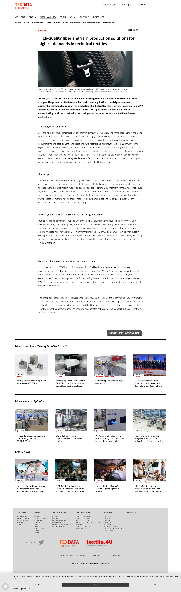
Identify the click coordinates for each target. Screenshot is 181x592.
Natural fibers (22, 517)
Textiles (32, 17)
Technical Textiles (41, 519)
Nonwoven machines (54, 23)
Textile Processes (67, 17)
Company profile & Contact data (124, 333)
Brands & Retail (39, 533)
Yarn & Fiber (20, 17)
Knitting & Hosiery (38, 23)
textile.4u (123, 5)
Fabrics (36, 517)
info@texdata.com (115, 556)
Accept (96, 585)
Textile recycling (83, 519)
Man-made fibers (23, 519)
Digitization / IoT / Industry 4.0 (88, 523)
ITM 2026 (107, 519)
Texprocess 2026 (110, 527)
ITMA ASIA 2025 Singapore (113, 529)
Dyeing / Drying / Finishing (71, 23)
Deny (37, 585)
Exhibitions (84, 17)
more (154, 585)
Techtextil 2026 (110, 525)
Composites (38, 523)
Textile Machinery (48, 17)
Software (80, 525)
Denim (36, 527)
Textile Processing (83, 517)
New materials (22, 523)
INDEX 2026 (107, 523)
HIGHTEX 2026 (108, 521)
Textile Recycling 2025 (109, 5)
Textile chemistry (83, 527)
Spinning (18, 23)
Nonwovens (38, 521)
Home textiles (39, 529)
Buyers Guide (98, 17)
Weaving (26, 23)
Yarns (19, 525)
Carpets (37, 531)
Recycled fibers (23, 521)
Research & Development (85, 521)
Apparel (37, 525)
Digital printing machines (92, 23)
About (132, 5)
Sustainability (81, 529)
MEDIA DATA (142, 5)
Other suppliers (108, 23)
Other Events (109, 531)
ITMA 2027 (107, 517)
